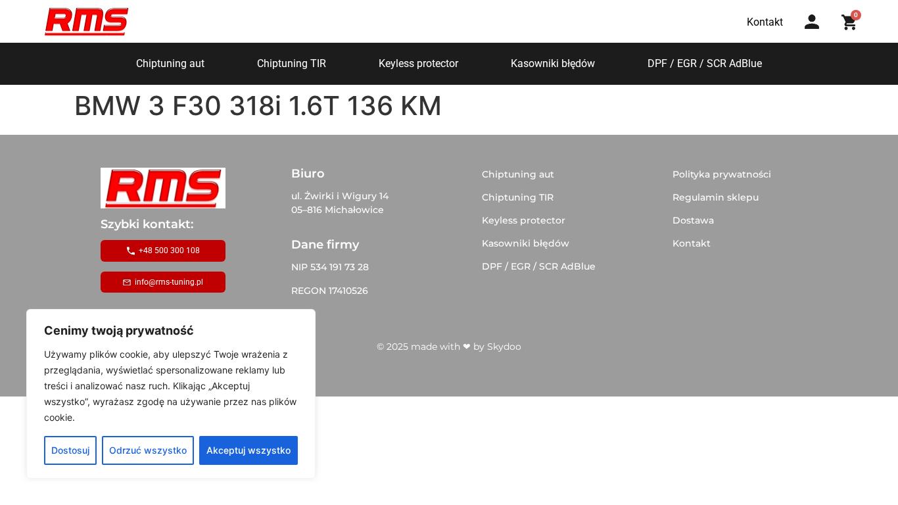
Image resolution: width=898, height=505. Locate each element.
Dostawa (693, 220)
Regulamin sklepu (716, 197)
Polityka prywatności (722, 174)
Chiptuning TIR (291, 63)
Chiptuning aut (170, 63)
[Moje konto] (812, 22)
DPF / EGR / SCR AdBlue (705, 63)
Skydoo (504, 346)
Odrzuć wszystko (148, 450)
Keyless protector (418, 63)
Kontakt (692, 243)
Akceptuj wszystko (248, 450)
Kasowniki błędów (553, 63)
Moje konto (816, 34)
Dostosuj (70, 450)
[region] (171, 394)
